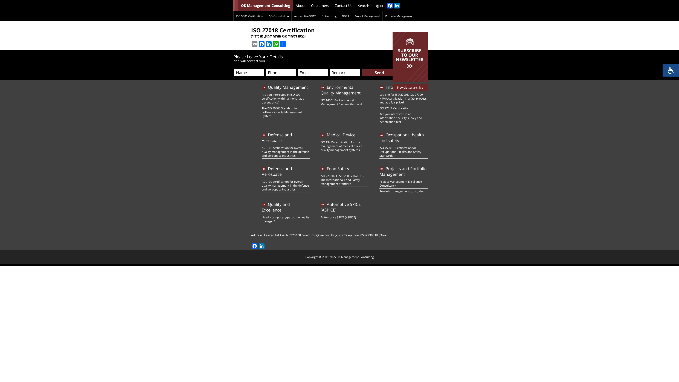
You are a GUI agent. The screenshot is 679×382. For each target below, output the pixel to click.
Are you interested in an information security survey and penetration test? (400, 118)
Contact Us (344, 5)
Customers (320, 5)
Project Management (367, 16)
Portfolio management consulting (401, 191)
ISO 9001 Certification (249, 16)
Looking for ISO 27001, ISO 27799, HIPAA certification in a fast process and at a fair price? (403, 98)
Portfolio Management (399, 16)
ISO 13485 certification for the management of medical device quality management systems (341, 146)
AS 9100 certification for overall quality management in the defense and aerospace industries (285, 152)
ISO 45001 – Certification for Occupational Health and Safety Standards (400, 152)
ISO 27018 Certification (394, 108)
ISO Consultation (278, 16)
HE (382, 6)
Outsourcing (328, 16)
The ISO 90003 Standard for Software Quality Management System (282, 112)
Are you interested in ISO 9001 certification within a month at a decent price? (283, 98)
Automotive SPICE (305, 16)
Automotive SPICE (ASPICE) (338, 217)
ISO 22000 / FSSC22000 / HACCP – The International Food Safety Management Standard (342, 180)
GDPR (345, 16)
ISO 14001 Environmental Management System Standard (341, 102)
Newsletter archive (410, 87)
